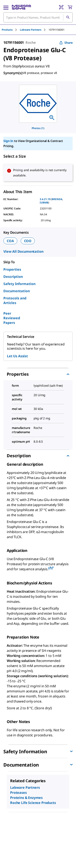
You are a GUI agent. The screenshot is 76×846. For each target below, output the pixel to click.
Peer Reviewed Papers (11, 318)
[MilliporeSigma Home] (21, 7)
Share (68, 43)
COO (28, 241)
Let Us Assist (17, 356)
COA (10, 241)
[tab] (11, 30)
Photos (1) (38, 128)
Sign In (8, 141)
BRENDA (57, 199)
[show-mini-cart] (70, 7)
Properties (12, 269)
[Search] (67, 17)
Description (13, 276)
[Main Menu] (5, 7)
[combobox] (38, 17)
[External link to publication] (49, 568)
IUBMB (44, 202)
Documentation (16, 291)
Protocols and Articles (14, 300)
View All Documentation (23, 251)
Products (7, 29)
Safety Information (19, 283)
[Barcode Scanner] (61, 7)
